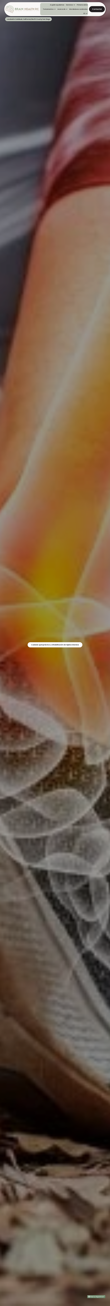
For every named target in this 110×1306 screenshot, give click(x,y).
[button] (70, 5)
